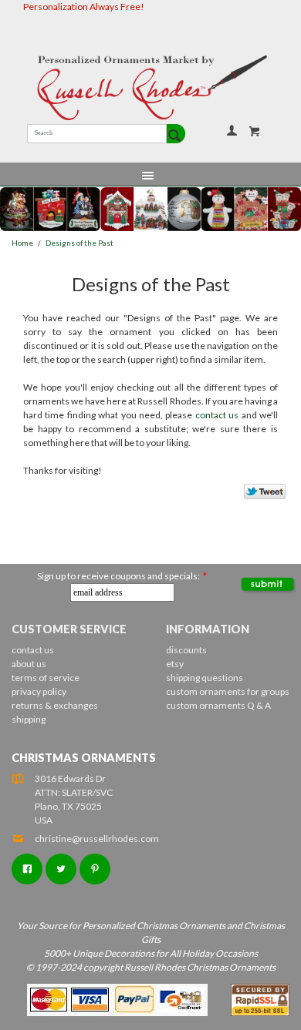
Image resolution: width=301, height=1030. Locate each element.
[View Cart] (254, 131)
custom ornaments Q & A (218, 705)
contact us (216, 415)
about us (29, 663)
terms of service (45, 677)
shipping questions (204, 677)
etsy (175, 663)
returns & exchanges (55, 705)
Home (22, 243)
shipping (29, 719)
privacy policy (39, 691)
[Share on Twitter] (258, 495)
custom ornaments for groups (227, 691)
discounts (186, 650)
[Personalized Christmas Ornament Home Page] (150, 87)
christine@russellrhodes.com (97, 838)
